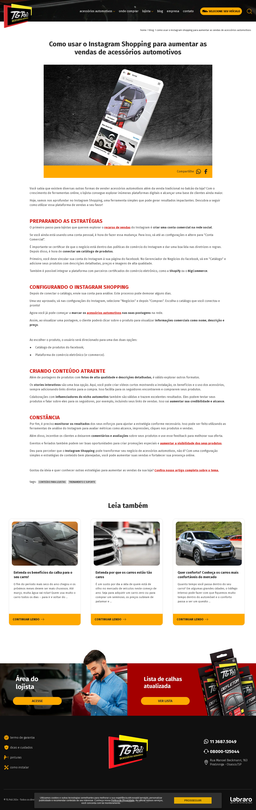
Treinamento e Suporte (82, 482)
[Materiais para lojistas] (64, 714)
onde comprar (128, 11)
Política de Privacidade (123, 800)
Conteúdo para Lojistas (52, 482)
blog (160, 11)
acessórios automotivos (96, 11)
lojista (146, 11)
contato (188, 11)
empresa (173, 11)
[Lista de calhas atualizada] (192, 714)
